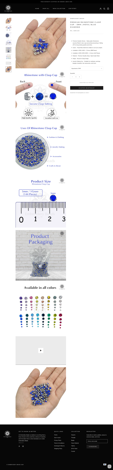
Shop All (46, 8)
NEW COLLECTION (59, 8)
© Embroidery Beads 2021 (15, 464)
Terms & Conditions (59, 443)
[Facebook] (19, 446)
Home (37, 8)
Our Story (72, 8)
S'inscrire (93, 446)
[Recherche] (104, 8)
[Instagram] (23, 446)
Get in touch (57, 437)
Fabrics (73, 446)
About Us (21, 442)
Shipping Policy (58, 448)
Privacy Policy (57, 440)
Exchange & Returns (59, 446)
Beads (72, 440)
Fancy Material (75, 443)
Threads (73, 437)
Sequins (73, 435)
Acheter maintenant (87, 88)
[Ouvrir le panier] (108, 9)
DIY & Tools (74, 448)
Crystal (73, 451)
